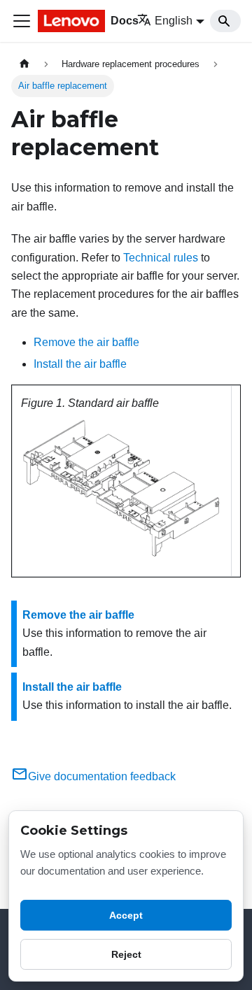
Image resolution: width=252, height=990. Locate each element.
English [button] (173, 21)
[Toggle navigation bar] (21, 20)
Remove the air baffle (86, 342)
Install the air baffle (80, 364)
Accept (126, 915)
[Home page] (24, 64)
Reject (126, 954)
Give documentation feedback (102, 776)
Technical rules (160, 258)
